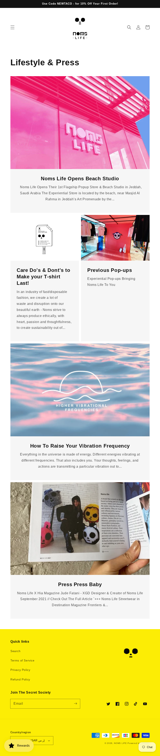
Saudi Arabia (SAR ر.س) (29, 740)
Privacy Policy (20, 669)
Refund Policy (20, 679)
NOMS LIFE (120, 743)
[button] (12, 27)
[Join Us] (75, 703)
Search (15, 651)
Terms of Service (22, 660)
